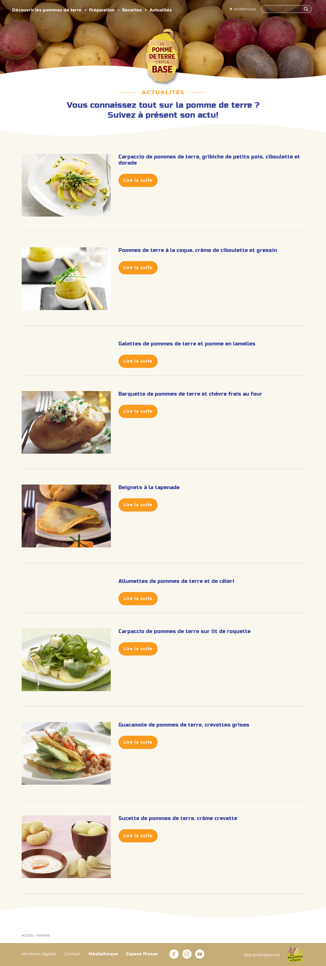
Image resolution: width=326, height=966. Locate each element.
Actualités (161, 10)
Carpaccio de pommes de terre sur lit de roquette (184, 631)
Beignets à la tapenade (149, 487)
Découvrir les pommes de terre (47, 10)
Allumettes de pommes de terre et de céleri (176, 581)
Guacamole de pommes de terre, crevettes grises (183, 725)
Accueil (28, 935)
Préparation (102, 10)
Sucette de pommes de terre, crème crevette (177, 818)
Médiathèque (244, 9)
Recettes (132, 10)
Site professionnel (262, 954)
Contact (72, 953)
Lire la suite (138, 180)
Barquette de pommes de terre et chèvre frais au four (190, 394)
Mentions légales (39, 953)
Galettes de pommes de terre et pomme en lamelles (186, 344)
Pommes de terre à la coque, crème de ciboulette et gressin (197, 250)
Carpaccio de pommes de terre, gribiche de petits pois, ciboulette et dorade (209, 160)
